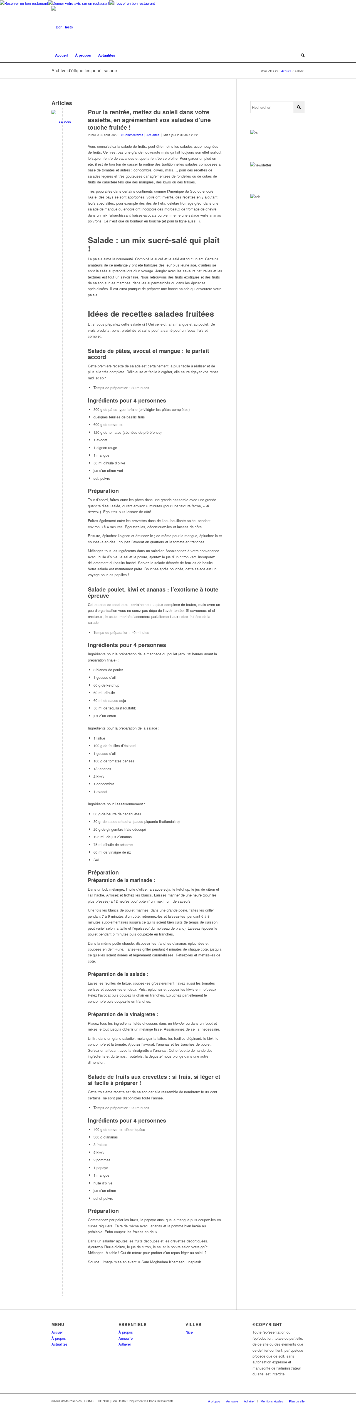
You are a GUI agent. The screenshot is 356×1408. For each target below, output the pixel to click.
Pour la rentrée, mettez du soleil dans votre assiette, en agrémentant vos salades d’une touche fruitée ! (149, 119)
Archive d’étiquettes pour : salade (84, 70)
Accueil (57, 1332)
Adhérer (124, 1344)
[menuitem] (61, 55)
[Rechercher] (301, 55)
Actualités (153, 135)
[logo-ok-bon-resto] (62, 27)
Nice (189, 1332)
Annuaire (125, 1338)
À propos (58, 1338)
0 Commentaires (132, 135)
